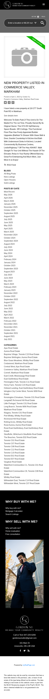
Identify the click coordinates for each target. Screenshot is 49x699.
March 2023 (9, 284)
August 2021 (9, 336)
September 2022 (11, 299)
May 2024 (8, 253)
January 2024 (9, 262)
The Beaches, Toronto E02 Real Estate (20, 437)
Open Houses (10, 180)
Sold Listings (9, 183)
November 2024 (10, 235)
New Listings (9, 177)
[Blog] (28, 650)
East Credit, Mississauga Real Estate (19, 376)
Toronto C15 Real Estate (14, 453)
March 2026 (9, 201)
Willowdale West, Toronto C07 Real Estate (22, 483)
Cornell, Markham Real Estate (16, 373)
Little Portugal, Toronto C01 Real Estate (20, 403)
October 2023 (9, 265)
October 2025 (9, 210)
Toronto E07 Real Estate (14, 459)
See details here (11, 116)
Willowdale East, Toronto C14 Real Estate (21, 480)
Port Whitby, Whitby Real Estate (17, 416)
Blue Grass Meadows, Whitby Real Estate (21, 360)
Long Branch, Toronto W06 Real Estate (20, 407)
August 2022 (9, 302)
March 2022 (9, 318)
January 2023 (9, 290)
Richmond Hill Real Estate (15, 419)
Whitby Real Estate (12, 477)
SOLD (43, 16)
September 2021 (11, 333)
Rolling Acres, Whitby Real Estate (18, 422)
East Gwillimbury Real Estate (16, 379)
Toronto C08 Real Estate (14, 446)
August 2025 (9, 216)
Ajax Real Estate (11, 348)
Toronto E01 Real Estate (14, 456)
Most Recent (9, 192)
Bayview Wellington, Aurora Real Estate (21, 357)
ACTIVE (34, 16)
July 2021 (8, 339)
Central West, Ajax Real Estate (17, 367)
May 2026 (8, 195)
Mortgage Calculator (14, 511)
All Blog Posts (10, 174)
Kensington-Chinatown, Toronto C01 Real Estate (24, 397)
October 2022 (9, 296)
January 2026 (9, 204)
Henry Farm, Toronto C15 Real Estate (20, 385)
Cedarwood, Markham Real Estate (18, 363)
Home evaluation (12, 531)
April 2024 (8, 256)
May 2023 (8, 281)
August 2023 (9, 272)
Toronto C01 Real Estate (14, 440)
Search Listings (12, 514)
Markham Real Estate (13, 410)
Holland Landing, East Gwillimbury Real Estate (24, 388)
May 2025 (8, 225)
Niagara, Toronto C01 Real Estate (18, 413)
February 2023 (10, 287)
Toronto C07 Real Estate (14, 443)
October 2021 (9, 330)
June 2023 (8, 278)
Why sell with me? (13, 528)
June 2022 (8, 309)
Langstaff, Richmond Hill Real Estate (19, 400)
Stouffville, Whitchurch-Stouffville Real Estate (23, 434)
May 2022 (8, 312)
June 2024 (8, 250)
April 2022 (8, 315)
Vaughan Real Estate (13, 462)
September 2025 (11, 213)
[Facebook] (20, 650)
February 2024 (10, 259)
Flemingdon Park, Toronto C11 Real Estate (22, 382)
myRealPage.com (29, 665)
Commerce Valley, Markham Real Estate (25, 99)
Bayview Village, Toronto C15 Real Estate (21, 354)
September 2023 (11, 269)
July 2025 (8, 219)
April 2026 (8, 198)
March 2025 (9, 232)
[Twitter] (24, 650)
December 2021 (10, 324)
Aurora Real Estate (12, 351)
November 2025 (10, 207)
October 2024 (9, 238)
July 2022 (8, 305)
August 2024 (9, 244)
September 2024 (11, 241)
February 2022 (10, 321)
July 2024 (8, 247)
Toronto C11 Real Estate (14, 450)
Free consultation (12, 534)
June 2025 (8, 222)
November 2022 (10, 293)
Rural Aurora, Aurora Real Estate (18, 425)
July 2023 (8, 275)
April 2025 (8, 229)
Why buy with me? (13, 508)
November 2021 (10, 327)
